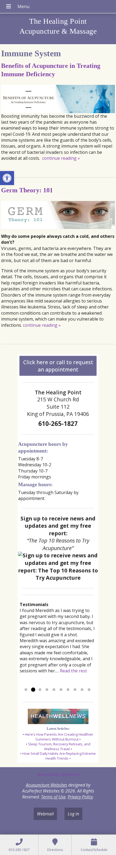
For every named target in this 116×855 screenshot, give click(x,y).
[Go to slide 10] (89, 690)
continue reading (61, 158)
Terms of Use (53, 797)
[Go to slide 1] (26, 690)
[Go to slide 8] (75, 690)
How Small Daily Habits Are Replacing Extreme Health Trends (59, 756)
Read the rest (73, 671)
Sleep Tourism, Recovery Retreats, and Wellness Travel (59, 746)
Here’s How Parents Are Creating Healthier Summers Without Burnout (59, 737)
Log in (73, 814)
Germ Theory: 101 (27, 190)
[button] (7, 178)
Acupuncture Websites (46, 785)
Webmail (45, 814)
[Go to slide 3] (40, 690)
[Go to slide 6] (61, 690)
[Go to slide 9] (82, 690)
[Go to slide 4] (47, 690)
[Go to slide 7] (68, 690)
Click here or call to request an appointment (58, 366)
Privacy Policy (80, 797)
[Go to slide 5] (54, 690)
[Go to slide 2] (33, 690)
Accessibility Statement (58, 774)
